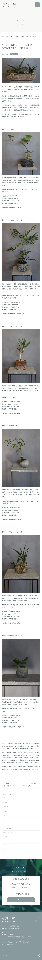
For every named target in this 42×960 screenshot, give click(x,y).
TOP (3, 36)
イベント (5, 819)
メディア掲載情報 (7, 828)
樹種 (4, 850)
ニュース (4, 942)
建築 (4, 841)
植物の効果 (26, 942)
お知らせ (5, 815)
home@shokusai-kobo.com (12, 928)
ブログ (3, 944)
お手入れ (5, 811)
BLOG (7, 36)
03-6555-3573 (22, 883)
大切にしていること (7, 832)
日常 (4, 845)
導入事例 (5, 837)
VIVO (9, 932)
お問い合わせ (10, 944)
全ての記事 (5, 802)
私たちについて (12, 942)
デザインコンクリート (8, 824)
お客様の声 (5, 806)
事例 (20, 942)
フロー (32, 942)
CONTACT (21, 899)
